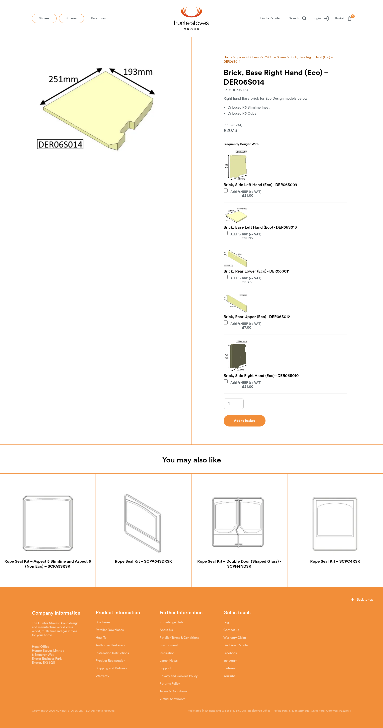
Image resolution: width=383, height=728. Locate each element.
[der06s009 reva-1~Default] (236, 165)
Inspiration (167, 653)
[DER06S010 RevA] (236, 355)
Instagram (230, 660)
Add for (241, 193)
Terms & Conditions (173, 691)
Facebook (230, 653)
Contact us (231, 630)
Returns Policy (170, 683)
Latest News (169, 660)
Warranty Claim (234, 637)
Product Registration (110, 660)
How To (101, 637)
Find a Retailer (270, 18)
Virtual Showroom (173, 699)
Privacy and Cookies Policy (178, 676)
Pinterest (230, 668)
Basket (343, 18)
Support (165, 668)
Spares (71, 18)
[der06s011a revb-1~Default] (236, 258)
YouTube (229, 676)
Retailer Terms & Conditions (179, 637)
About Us (166, 630)
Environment (169, 645)
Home (228, 57)
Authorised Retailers (110, 645)
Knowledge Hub (171, 622)
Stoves (44, 18)
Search (294, 18)
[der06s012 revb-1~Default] (236, 303)
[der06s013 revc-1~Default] (236, 215)
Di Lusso (254, 57)
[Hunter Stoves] (191, 18)
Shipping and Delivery (111, 668)
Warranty (102, 676)
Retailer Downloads (110, 630)
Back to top (365, 599)
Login (317, 18)
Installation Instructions (112, 653)
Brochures (98, 18)
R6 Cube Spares (275, 57)
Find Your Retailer (236, 645)
